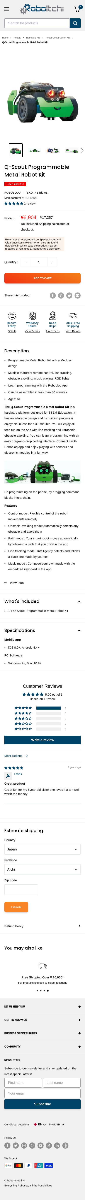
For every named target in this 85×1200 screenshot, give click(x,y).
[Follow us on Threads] (65, 1145)
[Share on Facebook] (53, 295)
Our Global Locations (16, 1124)
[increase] (52, 262)
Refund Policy (13, 926)
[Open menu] (6, 9)
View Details (32, 331)
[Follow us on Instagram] (24, 1145)
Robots (17, 37)
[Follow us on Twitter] (16, 1145)
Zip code (10, 880)
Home (5, 37)
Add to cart (42, 278)
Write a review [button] (42, 740)
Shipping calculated (52, 224)
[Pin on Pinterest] (61, 295)
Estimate (16, 907)
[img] (13, 768)
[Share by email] (78, 295)
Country (9, 840)
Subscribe (42, 1104)
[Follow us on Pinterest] (32, 1145)
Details (12, 331)
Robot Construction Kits (58, 37)
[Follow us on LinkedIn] (57, 1145)
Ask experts (53, 331)
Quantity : (11, 262)
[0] (77, 9)
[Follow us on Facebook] (7, 1145)
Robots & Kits (33, 37)
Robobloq (12, 192)
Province (10, 860)
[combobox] (37, 23)
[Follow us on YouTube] (40, 1145)
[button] (82, 150)
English (55, 1124)
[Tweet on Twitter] (69, 295)
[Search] (75, 23)
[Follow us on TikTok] (49, 1145)
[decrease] (25, 262)
